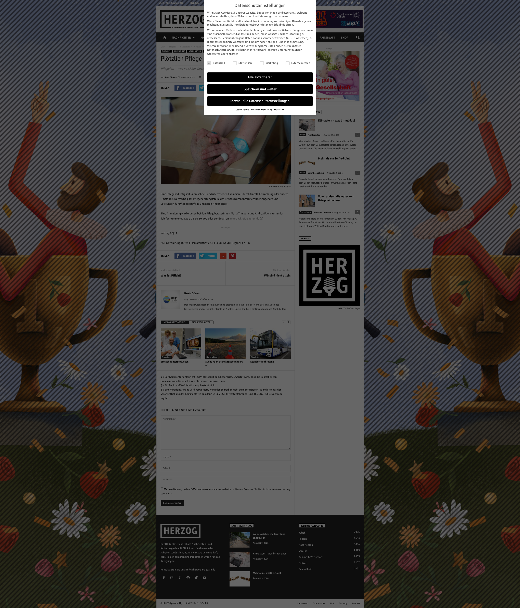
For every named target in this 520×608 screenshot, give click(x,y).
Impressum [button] (279, 109)
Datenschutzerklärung (220, 50)
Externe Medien (300, 63)
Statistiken (245, 63)
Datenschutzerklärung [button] (261, 109)
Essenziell (219, 63)
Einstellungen (293, 50)
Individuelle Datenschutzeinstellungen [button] (260, 101)
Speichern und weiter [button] (260, 89)
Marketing (271, 63)
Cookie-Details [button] (242, 109)
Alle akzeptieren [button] (260, 77)
